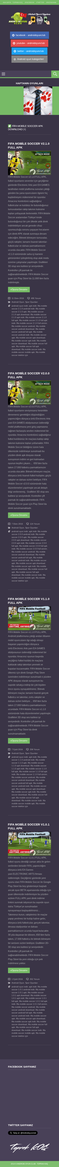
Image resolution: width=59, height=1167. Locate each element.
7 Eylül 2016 (17, 749)
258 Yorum (35, 749)
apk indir (33, 306)
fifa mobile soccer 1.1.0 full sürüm (31, 774)
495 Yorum (36, 298)
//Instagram (51, 2)
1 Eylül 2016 (17, 979)
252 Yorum (35, 979)
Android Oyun (18, 302)
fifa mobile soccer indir (31, 349)
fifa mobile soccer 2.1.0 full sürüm (31, 323)
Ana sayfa (7, 2)
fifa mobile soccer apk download (30, 338)
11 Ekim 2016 (18, 298)
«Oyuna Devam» (18, 289)
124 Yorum (35, 524)
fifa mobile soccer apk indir (24, 341)
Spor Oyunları (31, 302)
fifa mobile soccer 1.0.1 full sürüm (31, 1004)
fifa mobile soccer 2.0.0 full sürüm (31, 549)
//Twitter (40, 2)
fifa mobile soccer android (23, 326)
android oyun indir (20, 306)
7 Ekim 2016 (17, 524)
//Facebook (29, 2)
